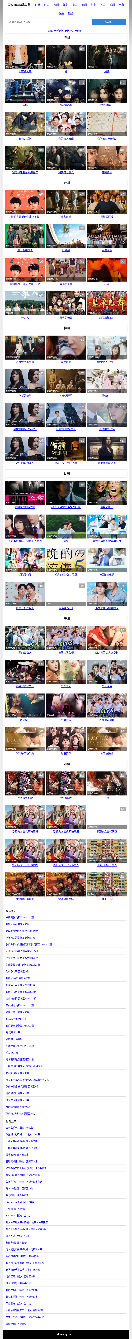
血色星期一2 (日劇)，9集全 (19, 1127)
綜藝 (61, 13)
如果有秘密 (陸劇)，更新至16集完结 (24, 1181)
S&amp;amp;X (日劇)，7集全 (20, 1202)
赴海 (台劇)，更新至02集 (18, 1283)
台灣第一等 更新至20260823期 (21, 985)
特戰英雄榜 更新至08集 (17, 1073)
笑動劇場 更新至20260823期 (20, 1005)
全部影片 (79, 30)
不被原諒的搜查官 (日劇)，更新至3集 (24, 1310)
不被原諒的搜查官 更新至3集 (20, 937)
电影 (121, 4)
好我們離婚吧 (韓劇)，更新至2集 (22, 1256)
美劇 (102, 4)
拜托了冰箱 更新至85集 (17, 924)
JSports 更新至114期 (16, 1019)
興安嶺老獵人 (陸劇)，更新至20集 (23, 1175)
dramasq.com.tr (66, 1334)
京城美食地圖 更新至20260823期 (22, 931)
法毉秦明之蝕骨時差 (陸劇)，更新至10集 (26, 1168)
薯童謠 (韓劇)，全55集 (17, 1154)
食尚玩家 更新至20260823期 (20, 1025)
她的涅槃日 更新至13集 (17, 1093)
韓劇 (65, 4)
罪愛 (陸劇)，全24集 (16, 1324)
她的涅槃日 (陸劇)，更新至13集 (22, 1290)
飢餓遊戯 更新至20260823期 (20, 1046)
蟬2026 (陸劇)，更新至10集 (19, 1188)
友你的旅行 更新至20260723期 (21, 998)
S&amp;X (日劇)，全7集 (18, 1215)
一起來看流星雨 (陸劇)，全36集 (22, 1148)
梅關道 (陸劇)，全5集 (16, 1242)
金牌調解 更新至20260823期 (20, 917)
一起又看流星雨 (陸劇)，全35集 (22, 1141)
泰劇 (84, 4)
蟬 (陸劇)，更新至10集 (17, 1195)
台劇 (56, 4)
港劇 (93, 4)
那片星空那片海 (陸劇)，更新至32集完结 (26, 1229)
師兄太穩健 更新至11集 (17, 1100)
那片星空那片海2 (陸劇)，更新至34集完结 (27, 1222)
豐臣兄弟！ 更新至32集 (17, 1012)
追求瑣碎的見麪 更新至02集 (20, 1059)
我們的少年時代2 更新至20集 (20, 1113)
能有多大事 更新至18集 (17, 971)
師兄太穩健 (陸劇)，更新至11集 (22, 1297)
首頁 (37, 4)
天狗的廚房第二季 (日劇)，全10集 (23, 1269)
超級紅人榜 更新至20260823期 (21, 992)
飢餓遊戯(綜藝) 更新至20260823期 (23, 964)
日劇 (74, 4)
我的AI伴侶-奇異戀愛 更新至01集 (22, 1086)
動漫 (70, 13)
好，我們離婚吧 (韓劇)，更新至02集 (24, 1249)
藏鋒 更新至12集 (14, 1039)
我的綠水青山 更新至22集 (18, 1107)
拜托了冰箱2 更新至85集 (18, 978)
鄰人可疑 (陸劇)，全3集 (18, 1236)
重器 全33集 (12, 1052)
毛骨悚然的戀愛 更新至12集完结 (22, 958)
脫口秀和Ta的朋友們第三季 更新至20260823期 (29, 944)
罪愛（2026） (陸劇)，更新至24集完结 (25, 1317)
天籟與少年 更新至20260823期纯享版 (24, 1066)
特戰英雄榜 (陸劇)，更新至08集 (22, 1161)
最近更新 (58, 30)
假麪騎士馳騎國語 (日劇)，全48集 (23, 1134)
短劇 (112, 4)
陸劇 (46, 4)
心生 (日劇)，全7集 (15, 1209)
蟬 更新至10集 (13, 1032)
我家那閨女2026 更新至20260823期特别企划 (27, 1080)
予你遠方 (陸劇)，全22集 (18, 1303)
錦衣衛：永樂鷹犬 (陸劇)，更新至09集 (25, 1263)
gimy (50, 30)
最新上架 (69, 30)
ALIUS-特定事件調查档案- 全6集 (22, 951)
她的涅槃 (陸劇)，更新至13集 (20, 1276)
